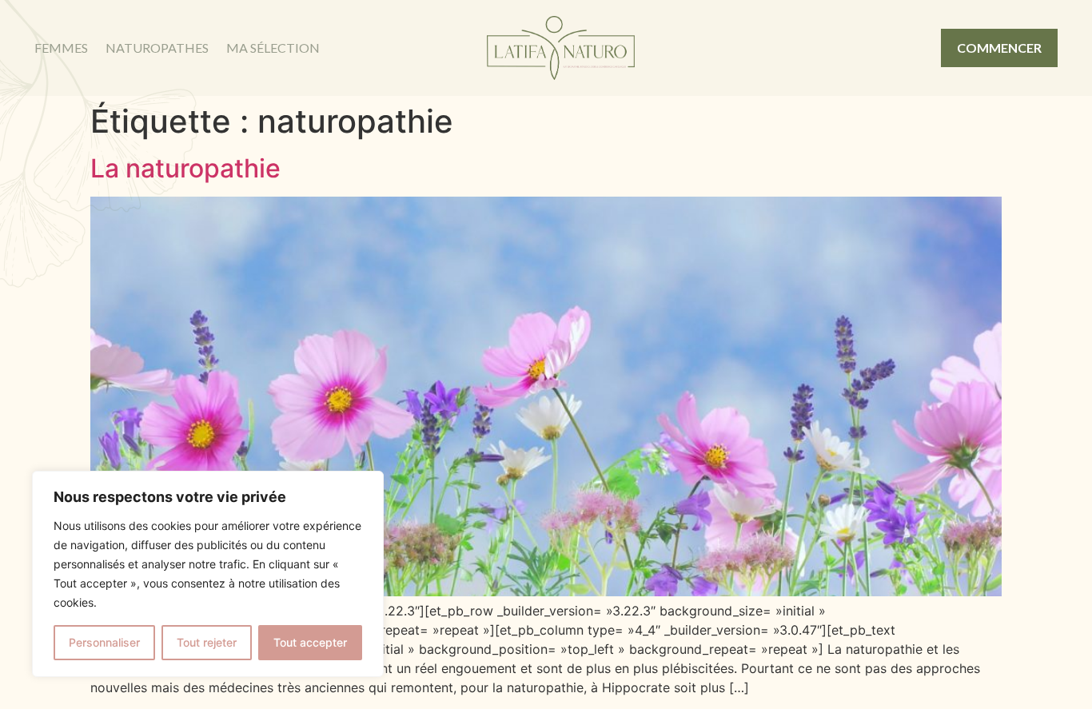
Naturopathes (157, 47)
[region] (208, 574)
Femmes (61, 47)
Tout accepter (310, 642)
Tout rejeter (207, 642)
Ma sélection (273, 47)
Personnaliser (104, 642)
